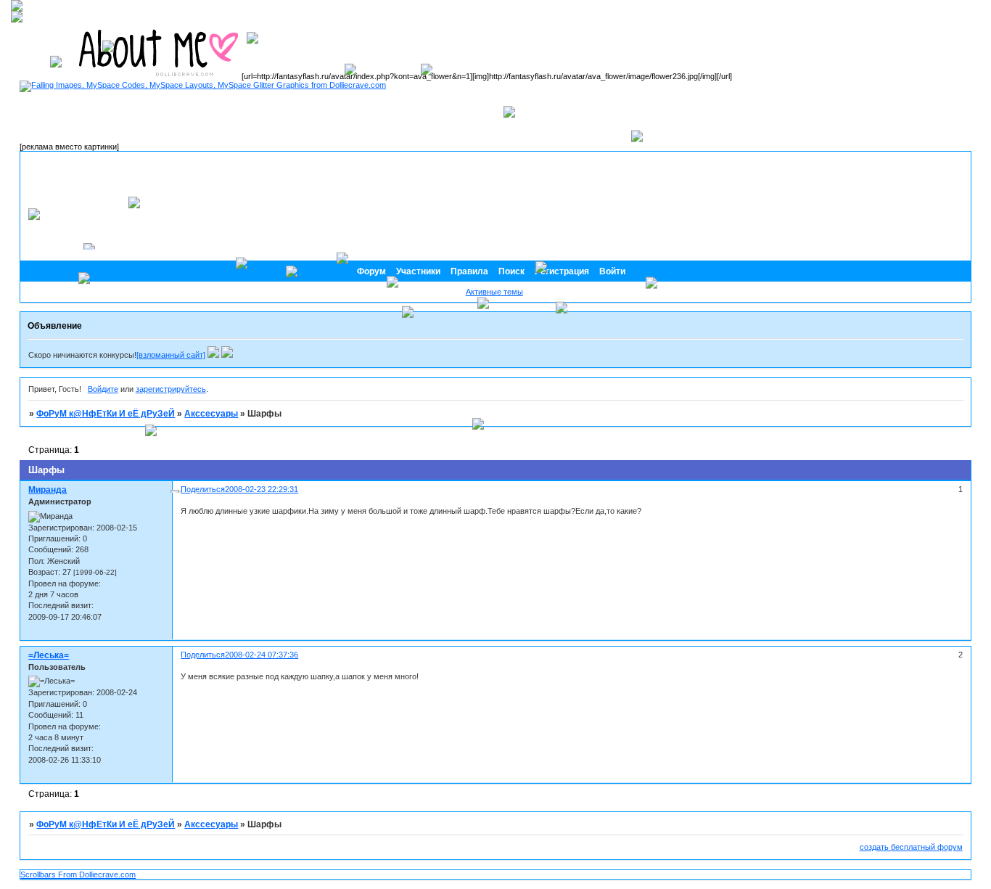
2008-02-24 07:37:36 (261, 654)
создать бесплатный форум (911, 847)
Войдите (103, 389)
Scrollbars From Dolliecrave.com (78, 874)
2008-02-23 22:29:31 (261, 489)
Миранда (47, 490)
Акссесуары (211, 824)
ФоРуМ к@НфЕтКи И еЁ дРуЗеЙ (105, 414)
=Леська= (48, 655)
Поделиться (203, 654)
